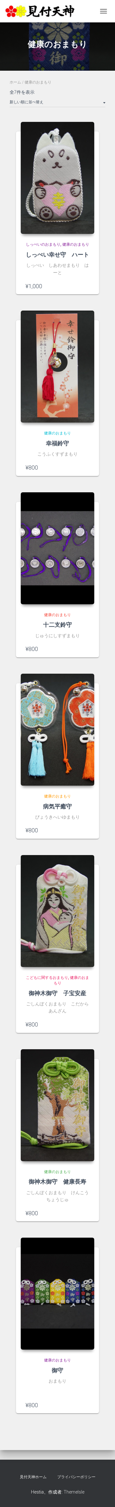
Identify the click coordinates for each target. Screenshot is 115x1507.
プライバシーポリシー (76, 1477)
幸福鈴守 (57, 443)
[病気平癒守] (57, 730)
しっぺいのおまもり (43, 244)
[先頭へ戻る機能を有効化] (102, 1494)
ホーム (15, 82)
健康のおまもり (75, 244)
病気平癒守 (57, 806)
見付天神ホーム (33, 1477)
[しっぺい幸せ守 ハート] (57, 178)
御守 (57, 1370)
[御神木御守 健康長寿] (57, 1105)
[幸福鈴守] (57, 367)
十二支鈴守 (57, 624)
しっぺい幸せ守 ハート (57, 254)
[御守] (57, 1294)
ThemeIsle (74, 1492)
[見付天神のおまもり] (43, 11)
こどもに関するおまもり (47, 977)
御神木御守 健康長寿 (57, 1181)
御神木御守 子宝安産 (57, 993)
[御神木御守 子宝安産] (57, 911)
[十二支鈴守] (57, 548)
